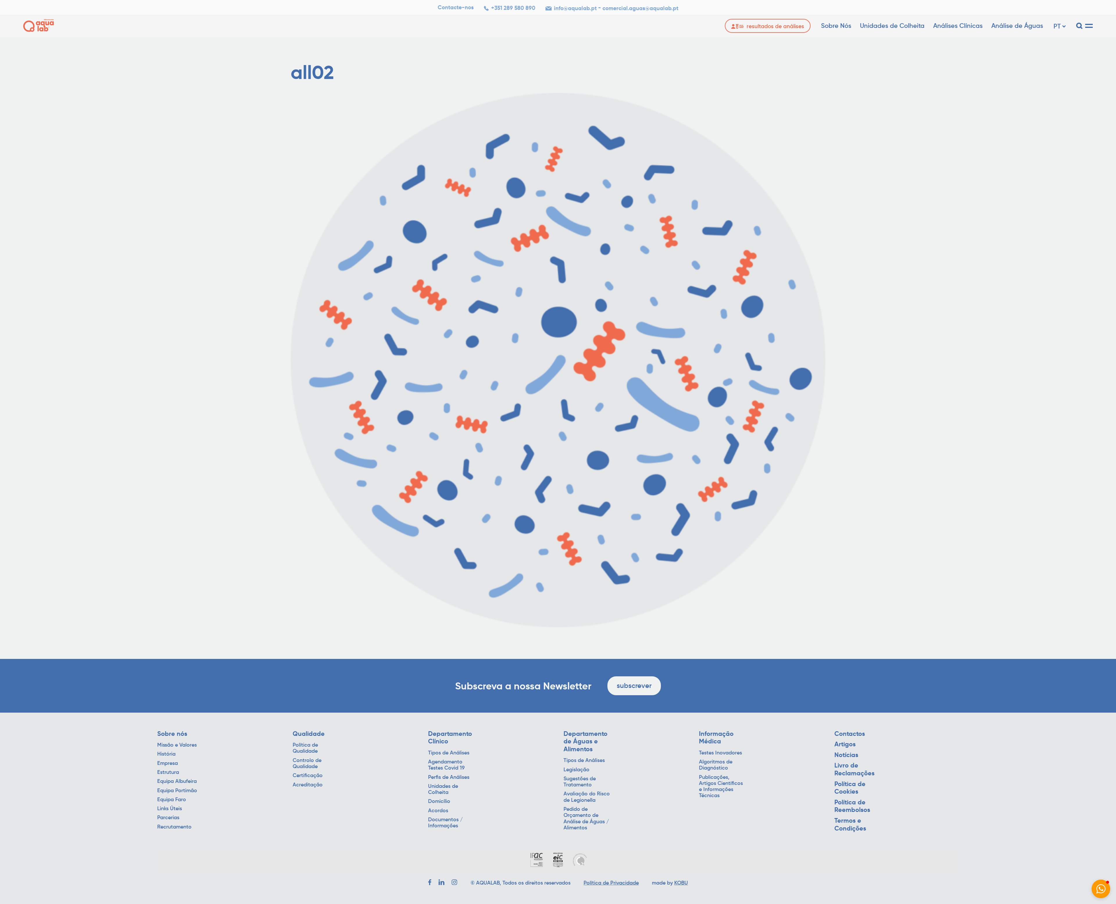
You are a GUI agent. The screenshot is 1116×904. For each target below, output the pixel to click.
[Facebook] (429, 882)
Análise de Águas (1017, 26)
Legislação (576, 770)
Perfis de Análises (448, 777)
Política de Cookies (849, 788)
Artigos (845, 744)
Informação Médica (716, 737)
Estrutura (168, 772)
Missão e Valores (177, 745)
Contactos (849, 734)
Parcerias (168, 818)
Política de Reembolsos (852, 806)
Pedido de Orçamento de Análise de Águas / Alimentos (586, 818)
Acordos (438, 811)
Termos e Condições (850, 824)
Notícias (846, 755)
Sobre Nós (836, 26)
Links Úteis (169, 809)
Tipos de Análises (448, 753)
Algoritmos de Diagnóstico (715, 765)
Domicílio (439, 801)
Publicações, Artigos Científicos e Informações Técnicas (721, 786)
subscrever (634, 685)
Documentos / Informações (445, 823)
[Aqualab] (38, 25)
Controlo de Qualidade (307, 763)
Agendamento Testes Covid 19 (446, 765)
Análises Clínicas (958, 26)
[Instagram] (454, 882)
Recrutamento (174, 827)
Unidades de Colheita (892, 26)
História (166, 754)
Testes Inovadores (720, 753)
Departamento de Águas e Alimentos (585, 741)
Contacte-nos (456, 7)
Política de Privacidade (611, 883)
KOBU (681, 883)
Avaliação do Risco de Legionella (587, 797)
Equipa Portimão (177, 791)
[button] (1101, 889)
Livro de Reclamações (854, 769)
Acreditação (308, 785)
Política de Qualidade (305, 748)
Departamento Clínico (450, 737)
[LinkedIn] (441, 882)
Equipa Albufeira (177, 781)
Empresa (167, 763)
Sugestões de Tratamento (580, 782)
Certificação (308, 775)
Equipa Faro (171, 800)
